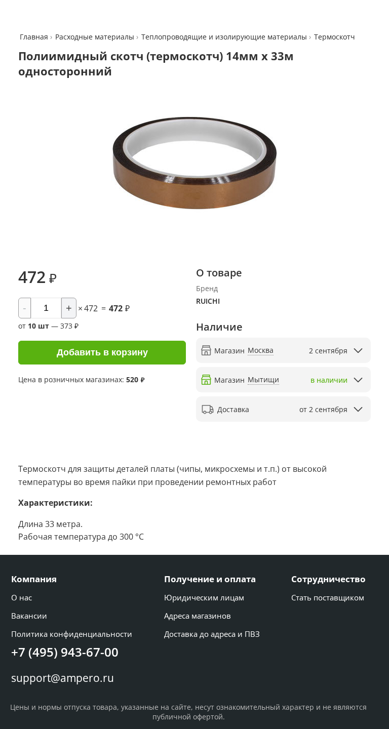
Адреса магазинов (197, 616)
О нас (21, 597)
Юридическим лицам (204, 597)
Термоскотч (334, 37)
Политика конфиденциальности (71, 634)
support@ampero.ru (62, 678)
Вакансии (29, 616)
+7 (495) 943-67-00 (65, 651)
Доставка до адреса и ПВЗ (212, 634)
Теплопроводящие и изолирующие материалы (224, 37)
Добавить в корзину (102, 352)
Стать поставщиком (327, 597)
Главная (35, 37)
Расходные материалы (94, 37)
